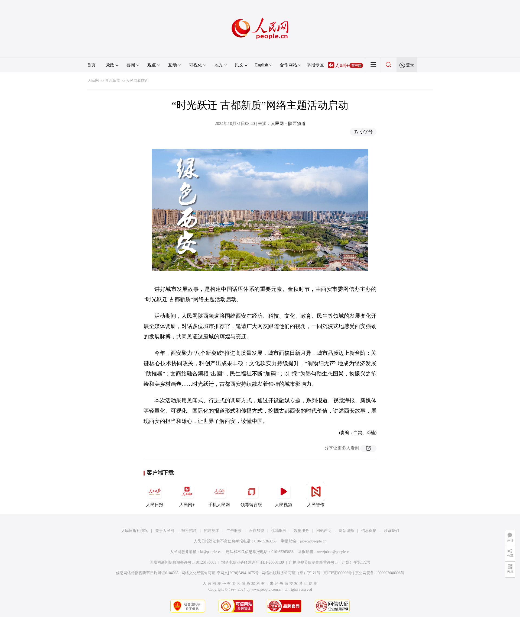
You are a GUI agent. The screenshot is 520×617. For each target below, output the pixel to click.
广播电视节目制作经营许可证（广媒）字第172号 (329, 562)
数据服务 (301, 531)
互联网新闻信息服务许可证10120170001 (183, 562)
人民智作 (315, 504)
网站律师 (346, 531)
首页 (91, 65)
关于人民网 (164, 531)
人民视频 (283, 504)
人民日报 (154, 504)
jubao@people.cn (313, 541)
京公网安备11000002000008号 (379, 573)
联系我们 (391, 531)
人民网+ (187, 504)
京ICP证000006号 (337, 573)
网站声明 (324, 531)
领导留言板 (251, 504)
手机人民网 (219, 504)
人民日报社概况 (134, 531)
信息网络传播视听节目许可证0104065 (147, 573)
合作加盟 (256, 531)
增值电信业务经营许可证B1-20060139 (252, 562)
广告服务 (234, 531)
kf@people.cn (211, 552)
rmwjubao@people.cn (333, 552)
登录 (410, 65)
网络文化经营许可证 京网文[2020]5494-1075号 (220, 573)
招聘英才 (211, 531)
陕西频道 (112, 81)
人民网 (93, 81)
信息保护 (368, 531)
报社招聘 (189, 531)
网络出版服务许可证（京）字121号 (291, 573)
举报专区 (315, 65)
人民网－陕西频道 (288, 123)
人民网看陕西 (137, 81)
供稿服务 (279, 531)
